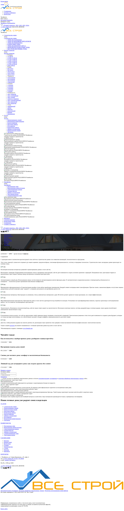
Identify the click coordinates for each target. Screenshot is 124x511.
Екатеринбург (11, 23)
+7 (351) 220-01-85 (6, 27)
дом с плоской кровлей (14, 100)
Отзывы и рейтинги (10, 12)
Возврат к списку (6, 370)
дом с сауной (11, 97)
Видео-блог (7, 14)
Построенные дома (12, 186)
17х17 (13, 74)
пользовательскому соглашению (48, 378)
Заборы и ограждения (13, 129)
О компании (7, 11)
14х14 (11, 70)
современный (11, 106)
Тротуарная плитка (12, 194)
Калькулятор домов (9, 221)
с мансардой (11, 82)
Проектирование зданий (14, 120)
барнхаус (10, 109)
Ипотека (6, 242)
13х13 (11, 68)
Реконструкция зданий (13, 130)
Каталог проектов (9, 50)
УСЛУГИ (3, 404)
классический (11, 111)
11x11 (9, 73)
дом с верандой (11, 103)
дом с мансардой (12, 102)
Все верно (3, 20)
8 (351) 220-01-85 (8, 458)
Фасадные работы (12, 124)
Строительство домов (10, 35)
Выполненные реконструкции (16, 188)
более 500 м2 (11, 65)
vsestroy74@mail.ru (10, 460)
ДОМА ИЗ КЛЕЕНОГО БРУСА (16, 46)
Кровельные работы (13, 127)
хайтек (9, 108)
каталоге (12, 325)
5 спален (9, 91)
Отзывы (6, 237)
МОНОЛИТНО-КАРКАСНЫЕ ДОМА (18, 47)
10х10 (9, 71)
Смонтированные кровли (14, 189)
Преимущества (8, 236)
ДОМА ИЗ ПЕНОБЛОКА (14, 43)
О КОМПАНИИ (5, 438)
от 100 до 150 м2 (12, 58)
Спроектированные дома (14, 195)
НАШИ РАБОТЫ (6, 423)
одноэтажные (11, 77)
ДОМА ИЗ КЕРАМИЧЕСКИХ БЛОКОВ (19, 41)
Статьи (6, 243)
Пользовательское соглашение (9, 490)
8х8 (8, 68)
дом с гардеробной (12, 95)
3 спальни (10, 88)
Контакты (7, 218)
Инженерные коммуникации (15, 121)
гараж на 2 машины (13, 99)
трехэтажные (11, 80)
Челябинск (4, 23)
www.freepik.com (27, 328)
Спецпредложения (9, 220)
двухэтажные (11, 79)
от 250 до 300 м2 (12, 62)
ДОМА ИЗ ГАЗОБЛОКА (14, 40)
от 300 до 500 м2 (12, 64)
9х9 (8, 70)
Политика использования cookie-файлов (56, 490)
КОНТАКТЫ (4, 454)
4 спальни (10, 89)
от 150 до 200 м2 (12, 59)
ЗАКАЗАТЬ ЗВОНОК (18, 27)
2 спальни (10, 86)
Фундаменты (11, 126)
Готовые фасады (12, 191)
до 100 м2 (10, 56)
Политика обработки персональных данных (31, 490)
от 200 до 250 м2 (12, 61)
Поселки (6, 450)
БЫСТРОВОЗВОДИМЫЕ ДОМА (17, 49)
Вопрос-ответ (8, 240)
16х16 (12, 73)
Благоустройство (12, 123)
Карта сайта (4, 509)
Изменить (9, 20)
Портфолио (7, 182)
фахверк (9, 112)
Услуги (6, 115)
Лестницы (10, 132)
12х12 (9, 74)
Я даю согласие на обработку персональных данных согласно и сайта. (45, 378)
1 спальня (10, 85)
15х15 (13, 71)
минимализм (11, 114)
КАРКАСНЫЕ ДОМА (13, 44)
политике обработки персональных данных (71, 378)
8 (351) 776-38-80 (19, 458)
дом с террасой (11, 94)
